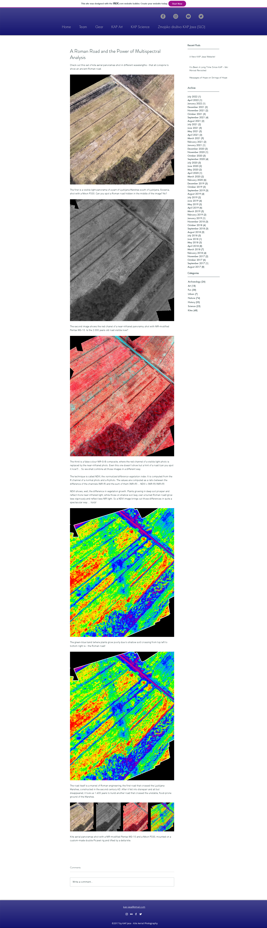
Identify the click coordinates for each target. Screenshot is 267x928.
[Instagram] (175, 16)
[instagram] (126, 914)
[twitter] (140, 914)
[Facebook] (163, 16)
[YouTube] (188, 16)
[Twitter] (201, 16)
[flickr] (131, 914)
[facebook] (136, 914)
